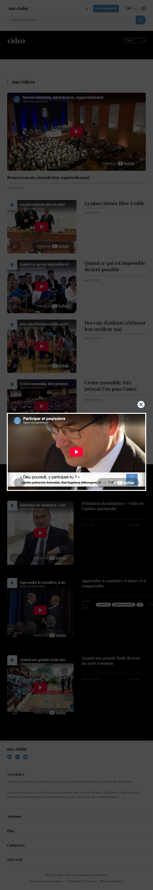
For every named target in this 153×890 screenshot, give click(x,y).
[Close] (141, 404)
